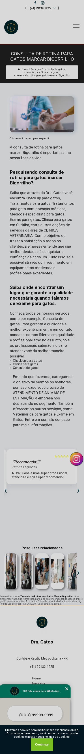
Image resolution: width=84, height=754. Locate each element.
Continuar (42, 744)
